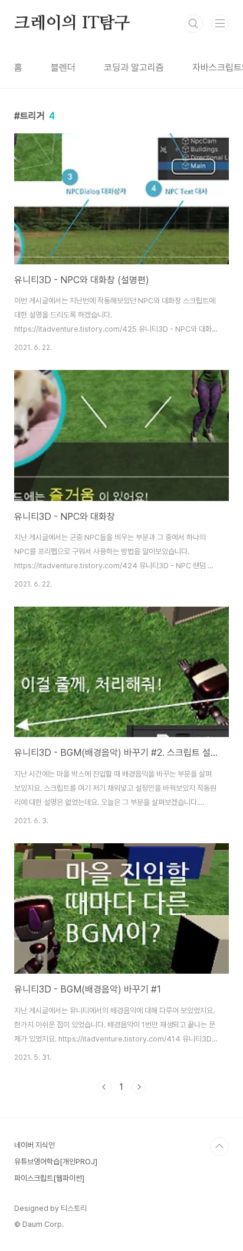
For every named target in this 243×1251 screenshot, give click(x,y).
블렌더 (63, 67)
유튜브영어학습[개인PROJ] (55, 1161)
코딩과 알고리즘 (134, 67)
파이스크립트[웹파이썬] (49, 1178)
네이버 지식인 (34, 1145)
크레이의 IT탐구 (72, 23)
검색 (193, 23)
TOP (219, 1146)
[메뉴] (220, 23)
